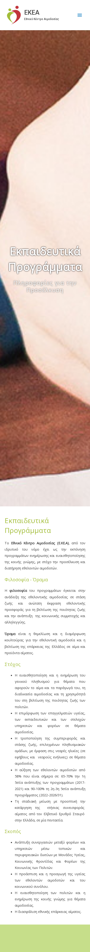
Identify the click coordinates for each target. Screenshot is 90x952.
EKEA (31, 12)
